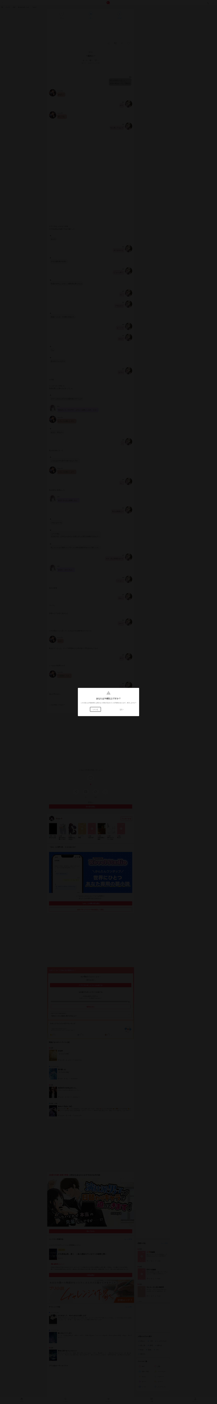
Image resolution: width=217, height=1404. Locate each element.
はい (121, 709)
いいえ (95, 709)
